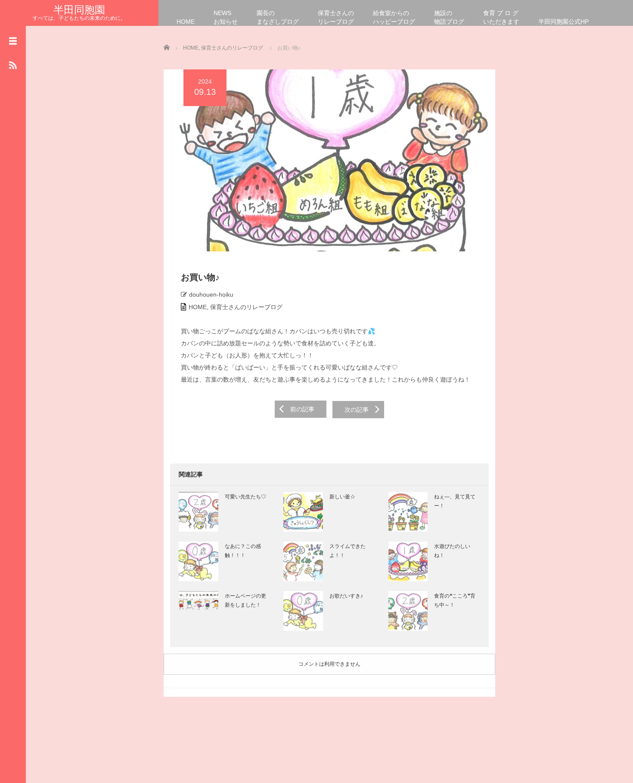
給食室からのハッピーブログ (394, 17)
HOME (186, 21)
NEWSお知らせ (226, 17)
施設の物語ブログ (449, 17)
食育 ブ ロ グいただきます (501, 17)
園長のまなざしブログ (278, 17)
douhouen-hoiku (211, 294)
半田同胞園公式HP (563, 21)
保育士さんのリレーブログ (336, 17)
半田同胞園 (79, 10)
